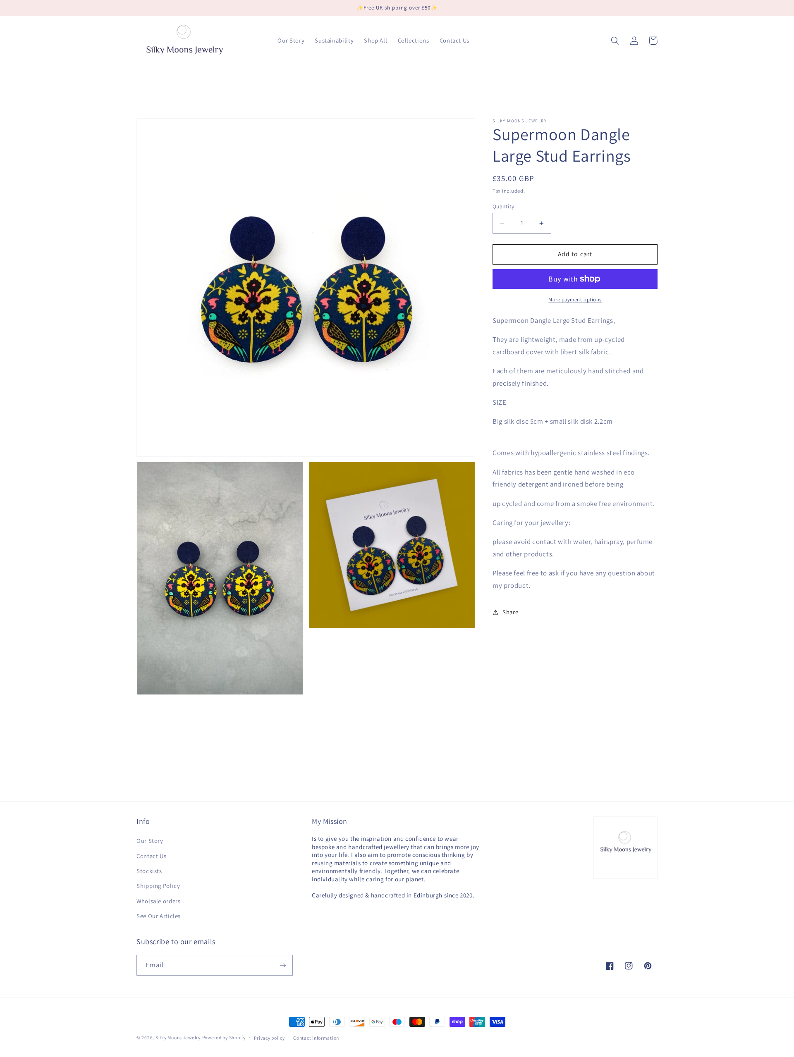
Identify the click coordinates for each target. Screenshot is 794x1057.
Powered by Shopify (224, 1037)
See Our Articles (158, 916)
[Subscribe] (282, 965)
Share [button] (510, 612)
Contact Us (151, 856)
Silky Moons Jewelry (178, 1037)
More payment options (575, 299)
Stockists (149, 871)
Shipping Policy (158, 886)
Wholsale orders (158, 901)
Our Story (149, 841)
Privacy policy (269, 1038)
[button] (614, 40)
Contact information (316, 1038)
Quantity (503, 206)
